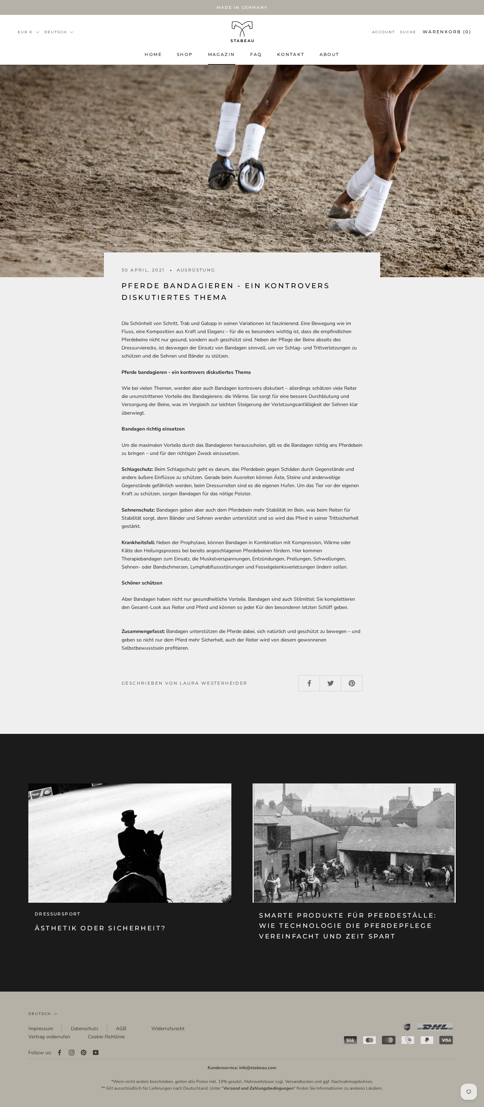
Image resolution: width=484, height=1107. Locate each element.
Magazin (221, 54)
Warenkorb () (447, 31)
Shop (185, 54)
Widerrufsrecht (168, 1028)
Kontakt (291, 54)
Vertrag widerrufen (49, 1036)
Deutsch (39, 1013)
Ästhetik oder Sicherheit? (100, 928)
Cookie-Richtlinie (106, 1036)
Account (383, 32)
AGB (121, 1028)
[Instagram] (71, 1053)
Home (153, 54)
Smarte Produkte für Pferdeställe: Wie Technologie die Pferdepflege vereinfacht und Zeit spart (348, 926)
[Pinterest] (83, 1053)
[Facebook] (59, 1053)
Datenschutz (84, 1028)
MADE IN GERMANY (242, 7)
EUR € (25, 32)
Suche (408, 32)
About (329, 54)
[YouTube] (96, 1053)
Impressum (40, 1028)
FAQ (256, 54)
